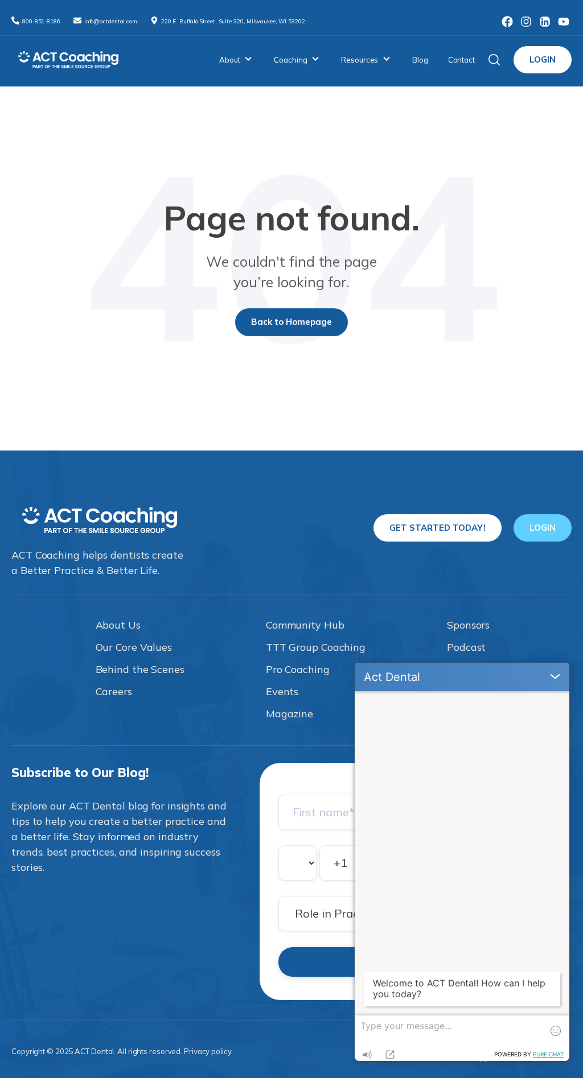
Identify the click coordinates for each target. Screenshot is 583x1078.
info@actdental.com (111, 21)
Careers (114, 691)
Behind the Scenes (140, 669)
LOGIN (542, 59)
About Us (118, 624)
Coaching (290, 59)
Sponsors (468, 624)
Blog (420, 59)
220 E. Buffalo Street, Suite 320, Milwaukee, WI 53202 (233, 21)
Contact (461, 59)
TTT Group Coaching (316, 647)
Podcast (466, 647)
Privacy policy (207, 1051)
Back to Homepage (291, 321)
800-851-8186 (42, 21)
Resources (359, 59)
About (229, 59)
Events (282, 691)
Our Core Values (134, 647)
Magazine (289, 713)
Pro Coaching (298, 669)
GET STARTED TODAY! (437, 527)
